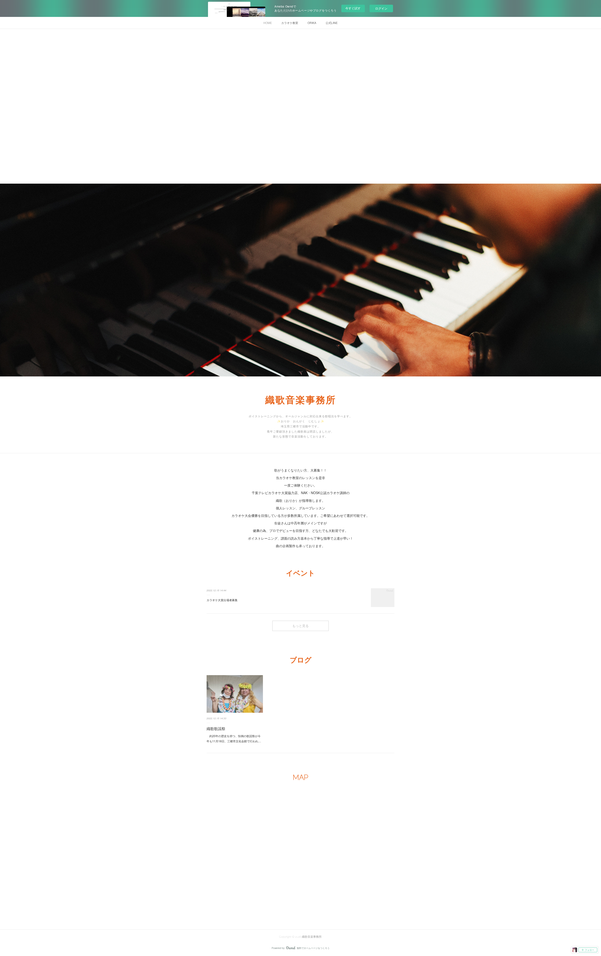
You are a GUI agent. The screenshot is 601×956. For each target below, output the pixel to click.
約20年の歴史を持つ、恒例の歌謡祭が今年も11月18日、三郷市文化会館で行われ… (234, 738)
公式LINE (332, 23)
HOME (267, 23)
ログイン (381, 8)
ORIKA (312, 23)
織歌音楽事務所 (300, 399)
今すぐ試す (353, 8)
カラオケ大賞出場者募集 (222, 600)
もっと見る (300, 626)
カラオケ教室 (289, 23)
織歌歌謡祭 (216, 728)
